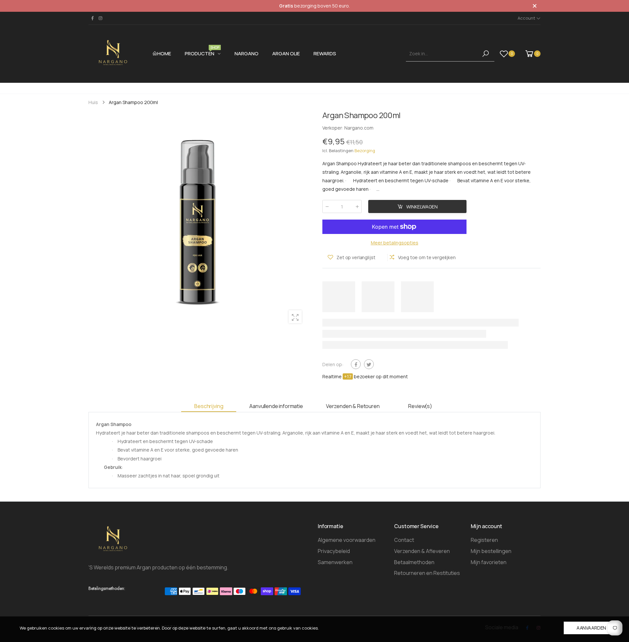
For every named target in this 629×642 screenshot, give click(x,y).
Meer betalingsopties (394, 243)
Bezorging (364, 150)
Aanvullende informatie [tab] (276, 406)
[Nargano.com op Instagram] (100, 18)
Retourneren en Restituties (427, 573)
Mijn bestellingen (491, 551)
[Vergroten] (295, 316)
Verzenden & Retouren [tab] (353, 406)
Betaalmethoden (414, 562)
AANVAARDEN (591, 628)
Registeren (484, 540)
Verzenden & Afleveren (422, 551)
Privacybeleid (334, 551)
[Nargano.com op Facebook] (92, 18)
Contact (404, 540)
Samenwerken (335, 562)
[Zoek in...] (486, 54)
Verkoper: (333, 128)
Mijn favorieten (488, 562)
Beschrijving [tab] (208, 406)
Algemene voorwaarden (346, 540)
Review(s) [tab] (420, 406)
